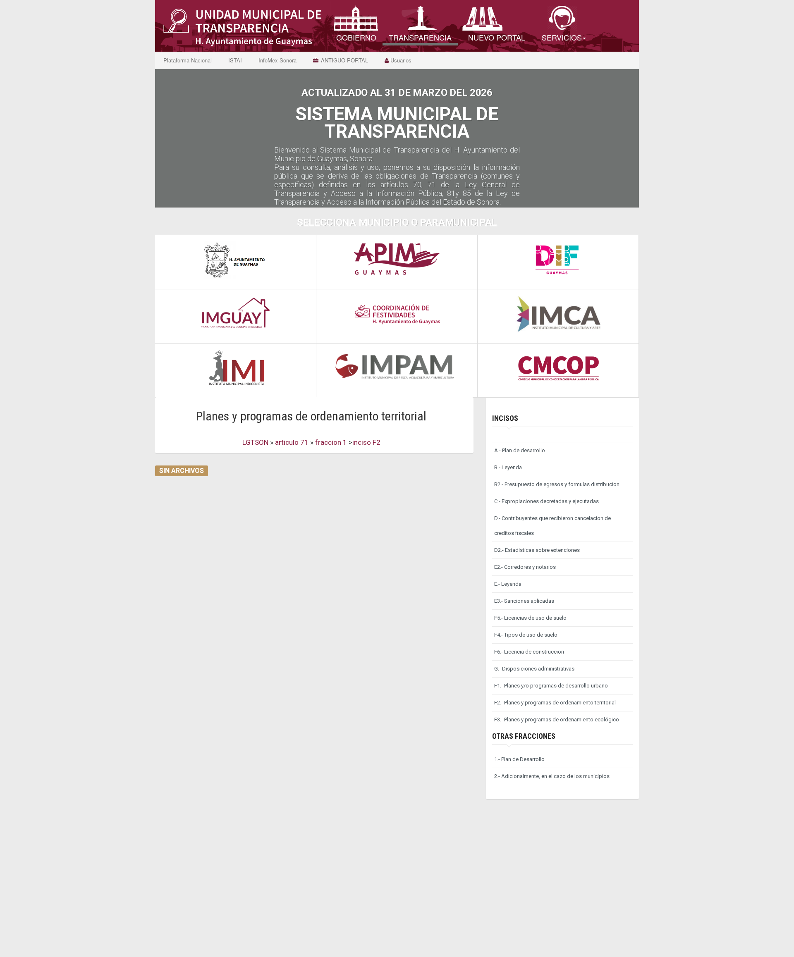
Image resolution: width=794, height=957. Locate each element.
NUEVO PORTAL (496, 37)
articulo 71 (292, 442)
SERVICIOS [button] (562, 37)
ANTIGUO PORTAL (344, 60)
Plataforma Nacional (187, 60)
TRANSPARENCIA (420, 37)
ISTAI (235, 60)
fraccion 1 (332, 442)
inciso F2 (366, 442)
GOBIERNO (356, 37)
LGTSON (255, 442)
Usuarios (400, 60)
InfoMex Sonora (277, 60)
